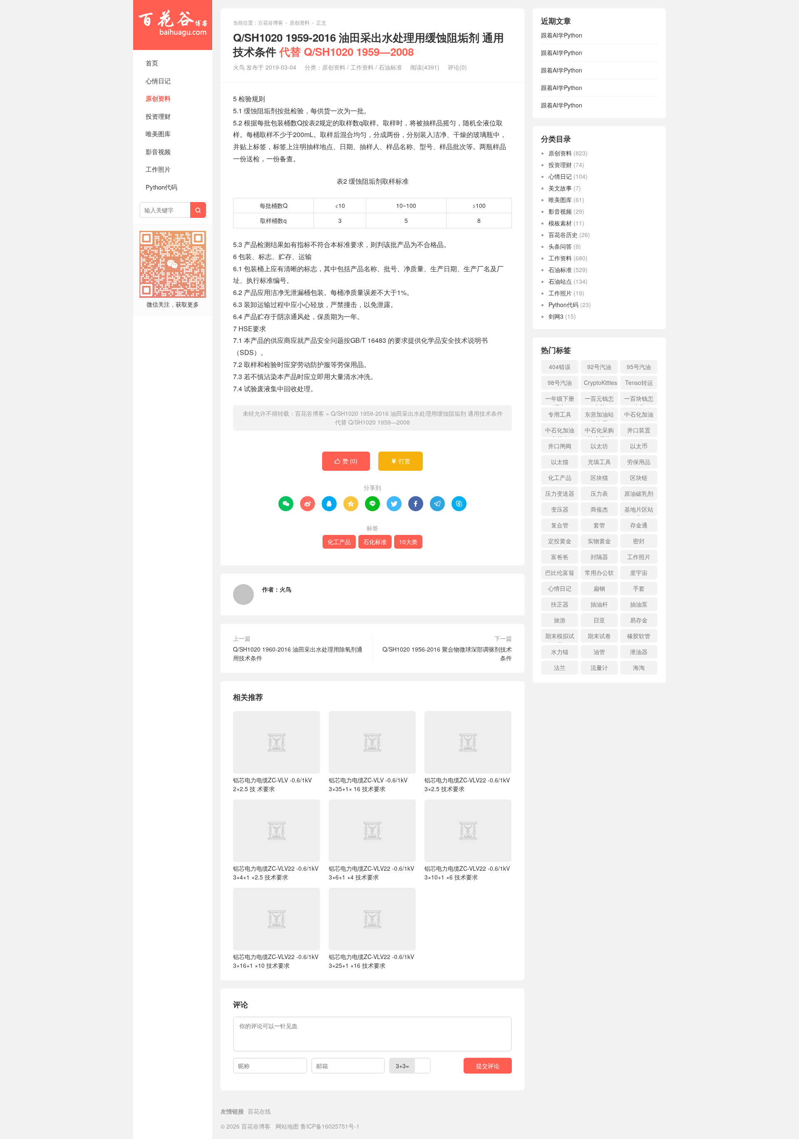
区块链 (639, 477)
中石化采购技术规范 (599, 431)
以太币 (639, 446)
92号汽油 (599, 366)
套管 (599, 525)
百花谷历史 (563, 234)
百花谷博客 (172, 25)
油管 (599, 651)
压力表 (599, 493)
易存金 (639, 620)
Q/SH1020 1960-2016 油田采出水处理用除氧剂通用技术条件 (297, 653)
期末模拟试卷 (559, 637)
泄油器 (639, 651)
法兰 (560, 667)
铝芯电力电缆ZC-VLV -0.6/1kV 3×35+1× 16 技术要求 (368, 784)
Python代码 (161, 186)
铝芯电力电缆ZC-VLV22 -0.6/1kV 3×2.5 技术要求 (467, 784)
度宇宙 (639, 572)
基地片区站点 (638, 510)
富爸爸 (559, 556)
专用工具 (559, 414)
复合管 (559, 525)
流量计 (599, 667)
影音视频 (158, 151)
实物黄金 (599, 541)
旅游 (560, 620)
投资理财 (158, 116)
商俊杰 (599, 509)
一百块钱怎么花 (638, 399)
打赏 (400, 461)
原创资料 (158, 98)
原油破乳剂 (638, 493)
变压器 (559, 509)
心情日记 (158, 80)
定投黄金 (559, 541)
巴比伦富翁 (559, 572)
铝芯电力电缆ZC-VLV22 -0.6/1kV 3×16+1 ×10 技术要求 (275, 960)
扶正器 (559, 604)
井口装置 (638, 430)
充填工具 (599, 461)
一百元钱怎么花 (599, 399)
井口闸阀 (559, 446)
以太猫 (559, 461)
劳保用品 (638, 461)
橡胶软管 (638, 636)
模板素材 (560, 223)
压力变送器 (559, 493)
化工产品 (339, 541)
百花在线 (259, 1111)
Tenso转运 (639, 382)
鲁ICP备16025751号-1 (330, 1126)
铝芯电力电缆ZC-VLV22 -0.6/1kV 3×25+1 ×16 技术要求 (371, 960)
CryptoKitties (600, 382)
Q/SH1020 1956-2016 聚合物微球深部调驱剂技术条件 (447, 653)
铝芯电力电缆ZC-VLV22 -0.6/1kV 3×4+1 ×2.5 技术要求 (275, 872)
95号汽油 (639, 366)
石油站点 (560, 281)
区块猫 (599, 477)
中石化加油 (638, 414)
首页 (152, 62)
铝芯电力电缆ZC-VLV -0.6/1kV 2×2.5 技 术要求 (272, 784)
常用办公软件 (599, 573)
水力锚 (559, 651)
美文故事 (560, 188)
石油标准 (390, 67)
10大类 (408, 541)
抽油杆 (599, 604)
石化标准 (375, 541)
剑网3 (555, 316)
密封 (639, 541)
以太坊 (599, 446)
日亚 (599, 620)
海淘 (639, 667)
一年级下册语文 (559, 399)
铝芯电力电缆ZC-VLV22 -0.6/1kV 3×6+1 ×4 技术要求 (371, 872)
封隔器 (599, 556)
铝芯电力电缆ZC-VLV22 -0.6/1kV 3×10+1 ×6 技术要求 (467, 872)
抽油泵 (639, 604)
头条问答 (560, 246)
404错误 (560, 366)
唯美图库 (158, 133)
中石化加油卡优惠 (559, 431)
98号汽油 (560, 382)
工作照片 (158, 169)
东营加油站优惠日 (599, 415)
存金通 (639, 525)
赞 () (346, 461)
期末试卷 (599, 636)
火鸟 (285, 589)
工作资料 (362, 67)
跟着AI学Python (561, 35)
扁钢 (599, 588)
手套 (639, 588)
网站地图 (287, 1126)
